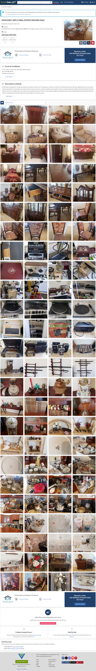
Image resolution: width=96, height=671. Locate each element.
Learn (37, 661)
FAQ (37, 659)
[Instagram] (69, 658)
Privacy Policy (52, 661)
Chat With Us (23, 661)
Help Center (51, 664)
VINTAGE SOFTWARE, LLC (25, 664)
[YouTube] (72, 658)
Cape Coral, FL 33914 (18, 646)
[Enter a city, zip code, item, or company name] (50, 2)
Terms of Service (52, 659)
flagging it (72, 636)
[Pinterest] (75, 658)
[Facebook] (63, 658)
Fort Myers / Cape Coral (16, 648)
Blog (37, 664)
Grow (37, 663)
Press (50, 663)
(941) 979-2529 (47, 55)
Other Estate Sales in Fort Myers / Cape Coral (19, 14)
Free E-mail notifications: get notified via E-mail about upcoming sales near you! (47, 655)
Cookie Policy (52, 666)
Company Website (24, 55)
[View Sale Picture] (11, 115)
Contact (38, 666)
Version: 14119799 (21, 669)
